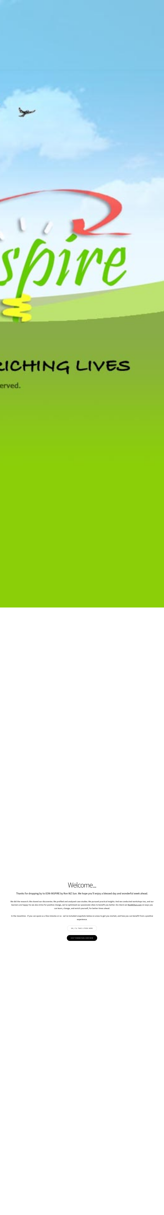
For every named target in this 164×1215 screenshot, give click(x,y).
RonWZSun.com (135, 905)
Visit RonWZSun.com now (82, 938)
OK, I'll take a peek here (82, 928)
